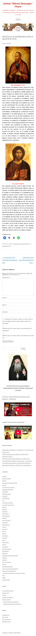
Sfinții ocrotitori (6, 562)
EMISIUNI (4, 511)
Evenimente (5, 514)
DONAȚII (4, 509)
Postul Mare (5, 542)
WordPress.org (6, 621)
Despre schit (5, 593)
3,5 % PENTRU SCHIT (7, 591)
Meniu (18, 19)
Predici (4, 544)
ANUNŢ (4, 481)
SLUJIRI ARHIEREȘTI (7, 566)
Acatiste (4, 476)
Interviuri (4, 529)
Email (4, 305)
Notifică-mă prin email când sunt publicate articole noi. (18, 337)
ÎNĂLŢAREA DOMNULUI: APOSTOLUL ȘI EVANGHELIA (16, 465)
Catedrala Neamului (7, 489)
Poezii (3, 540)
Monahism (5, 536)
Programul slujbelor (7, 597)
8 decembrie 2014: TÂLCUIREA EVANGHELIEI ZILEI (9, 260)
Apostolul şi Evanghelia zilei (21, 244)
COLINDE (4, 496)
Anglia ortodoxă (6, 478)
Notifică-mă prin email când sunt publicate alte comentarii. (16, 329)
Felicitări (4, 518)
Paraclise (4, 538)
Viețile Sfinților (6, 580)
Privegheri (5, 547)
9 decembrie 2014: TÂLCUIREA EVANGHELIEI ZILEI (26, 260)
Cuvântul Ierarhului (7, 503)
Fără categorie (6, 516)
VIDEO (4, 577)
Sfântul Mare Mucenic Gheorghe (12, 604)
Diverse (4, 507)
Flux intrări (5, 617)
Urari (3, 575)
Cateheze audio (6, 494)
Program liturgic (6, 549)
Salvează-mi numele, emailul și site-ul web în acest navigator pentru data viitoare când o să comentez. (17, 321)
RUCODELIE (5, 551)
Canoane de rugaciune (8, 487)
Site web (4, 312)
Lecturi (4, 531)
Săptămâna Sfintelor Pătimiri (10, 555)
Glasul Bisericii (6, 525)
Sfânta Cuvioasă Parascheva (11, 602)
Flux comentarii (6, 619)
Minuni (4, 533)
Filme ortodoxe (6, 520)
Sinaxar (4, 564)
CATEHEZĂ (5, 492)
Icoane (4, 527)
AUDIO (4, 485)
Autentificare (5, 615)
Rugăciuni (5, 553)
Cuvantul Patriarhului (8, 505)
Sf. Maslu (4, 558)
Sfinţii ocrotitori (6, 599)
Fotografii (5, 522)
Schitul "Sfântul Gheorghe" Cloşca (18, 5)
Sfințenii (4, 560)
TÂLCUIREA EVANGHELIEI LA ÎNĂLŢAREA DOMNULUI (16, 463)
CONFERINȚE (5, 498)
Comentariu (6, 277)
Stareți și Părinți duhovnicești (10, 569)
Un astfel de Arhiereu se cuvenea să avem (13, 573)
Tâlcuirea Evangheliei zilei (9, 571)
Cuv (3, 500)
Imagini (4, 595)
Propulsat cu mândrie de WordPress (11, 632)
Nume (4, 298)
